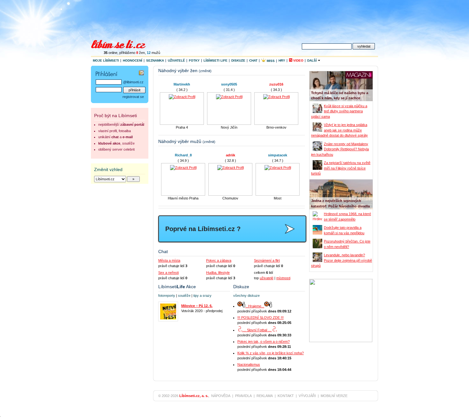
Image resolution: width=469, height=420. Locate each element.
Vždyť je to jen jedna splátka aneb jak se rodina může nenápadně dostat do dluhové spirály (339, 130)
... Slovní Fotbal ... (257, 330)
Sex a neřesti (168, 272)
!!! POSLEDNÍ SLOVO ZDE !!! (260, 317)
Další (312, 60)
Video (297, 60)
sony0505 (229, 84)
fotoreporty (166, 295)
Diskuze (238, 60)
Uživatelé (176, 60)
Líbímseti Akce (177, 286)
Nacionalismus (248, 364)
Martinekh (182, 84)
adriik (230, 155)
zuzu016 (276, 84)
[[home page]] (122, 43)
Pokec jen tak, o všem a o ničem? (263, 341)
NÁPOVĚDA (220, 396)
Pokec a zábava (218, 260)
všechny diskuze (246, 295)
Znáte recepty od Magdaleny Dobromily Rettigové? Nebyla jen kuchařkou (340, 149)
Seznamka (155, 60)
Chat (253, 60)
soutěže (184, 295)
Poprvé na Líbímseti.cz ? (203, 228)
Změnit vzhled (108, 169)
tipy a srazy (202, 295)
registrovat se (133, 97)
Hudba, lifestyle (218, 272)
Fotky (194, 60)
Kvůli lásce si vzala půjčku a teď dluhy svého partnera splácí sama (339, 111)
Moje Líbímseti (106, 60)
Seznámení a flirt (267, 260)
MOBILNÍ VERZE (334, 396)
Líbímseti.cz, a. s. (193, 396)
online (110, 53)
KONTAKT (286, 396)
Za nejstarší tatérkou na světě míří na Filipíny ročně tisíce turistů (340, 168)
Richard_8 (183, 155)
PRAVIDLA (243, 396)
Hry (282, 60)
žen (140, 53)
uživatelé (266, 278)
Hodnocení (132, 60)
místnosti (283, 278)
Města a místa (169, 260)
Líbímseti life (215, 60)
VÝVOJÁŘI (307, 396)
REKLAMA (265, 396)
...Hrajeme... (254, 306)
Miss (270, 61)
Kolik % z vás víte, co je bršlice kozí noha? (270, 353)
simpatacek (277, 155)
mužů (153, 53)
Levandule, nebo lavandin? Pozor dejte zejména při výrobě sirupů (341, 260)
